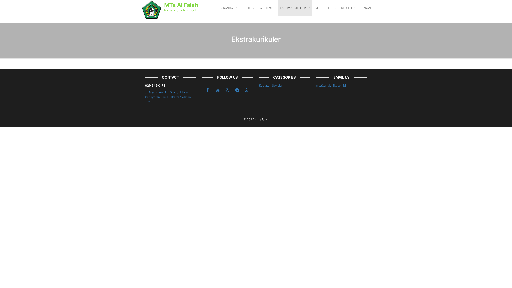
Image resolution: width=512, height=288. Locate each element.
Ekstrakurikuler (293, 8)
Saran (366, 8)
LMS (317, 8)
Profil (246, 8)
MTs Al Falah (181, 5)
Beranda (226, 8)
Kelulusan (349, 8)
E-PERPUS (330, 8)
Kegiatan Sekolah (271, 85)
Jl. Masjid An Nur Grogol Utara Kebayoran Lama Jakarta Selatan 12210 (168, 97)
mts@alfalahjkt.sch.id (331, 85)
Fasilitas (265, 8)
